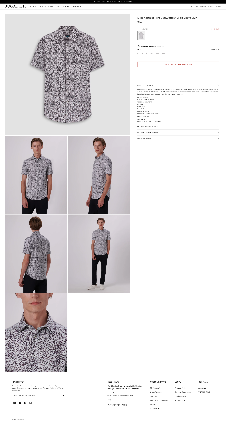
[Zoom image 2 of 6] (36, 175)
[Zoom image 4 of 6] (36, 254)
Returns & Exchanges (159, 400)
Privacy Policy (180, 388)
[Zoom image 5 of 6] (99, 254)
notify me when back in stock (178, 64)
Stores (152, 404)
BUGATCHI (20, 420)
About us (202, 388)
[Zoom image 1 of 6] (67, 74)
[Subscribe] (63, 395)
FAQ (109, 400)
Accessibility (180, 400)
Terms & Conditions (183, 392)
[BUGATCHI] (15, 6)
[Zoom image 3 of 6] (99, 175)
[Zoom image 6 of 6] (36, 332)
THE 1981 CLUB (204, 392)
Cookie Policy (180, 396)
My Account (155, 388)
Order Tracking (156, 392)
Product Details (145, 85)
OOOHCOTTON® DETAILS (147, 126)
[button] (218, 6)
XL (151, 53)
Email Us (111, 393)
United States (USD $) (117, 405)
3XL (163, 53)
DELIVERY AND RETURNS (147, 132)
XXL (157, 53)
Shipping (153, 396)
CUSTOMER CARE (144, 138)
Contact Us (154, 409)
